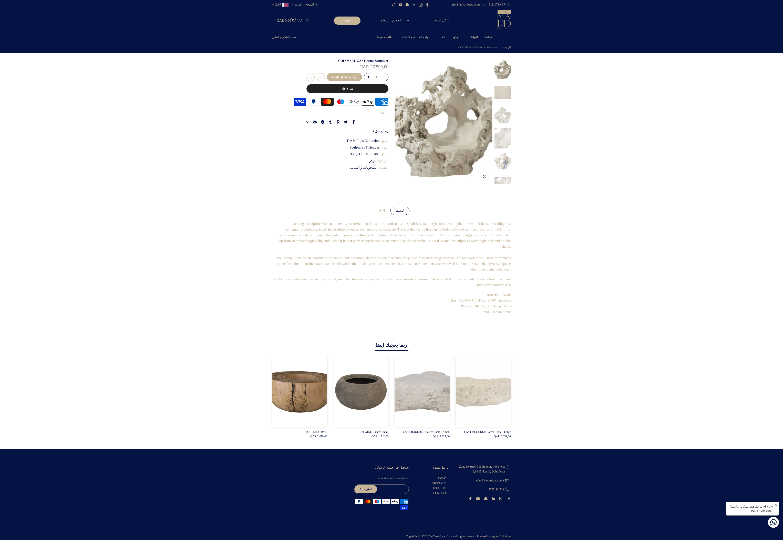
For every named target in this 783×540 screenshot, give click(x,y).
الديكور (456, 37)
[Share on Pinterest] (338, 122)
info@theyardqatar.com (466, 4)
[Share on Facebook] (353, 122)
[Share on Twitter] (346, 122)
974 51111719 (497, 4)
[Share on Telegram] (322, 122)
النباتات (473, 37)
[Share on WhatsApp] (307, 122)
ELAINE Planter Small (374, 432)
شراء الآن (347, 88)
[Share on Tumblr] (330, 122)
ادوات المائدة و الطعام (415, 37)
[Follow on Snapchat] (407, 4)
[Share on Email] (315, 122)
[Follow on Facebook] (427, 4)
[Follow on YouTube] (400, 4)
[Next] (402, 122)
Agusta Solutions (501, 536)
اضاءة (489, 37)
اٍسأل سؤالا (380, 131)
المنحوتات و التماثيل (363, 167)
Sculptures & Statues (365, 147)
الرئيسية (506, 47)
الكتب (441, 37)
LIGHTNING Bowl (315, 432)
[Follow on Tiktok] (394, 4)
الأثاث (503, 37)
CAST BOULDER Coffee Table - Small (426, 432)
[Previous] (485, 122)
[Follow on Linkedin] (414, 4)
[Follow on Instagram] (420, 4)
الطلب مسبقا (386, 37)
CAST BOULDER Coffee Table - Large (487, 432)
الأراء (382, 210)
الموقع (310, 4)
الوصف (400, 210)
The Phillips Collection (363, 140)
